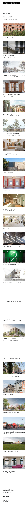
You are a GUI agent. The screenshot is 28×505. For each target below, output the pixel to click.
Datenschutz (6, 501)
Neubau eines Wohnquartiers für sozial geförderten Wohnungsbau (14, 76)
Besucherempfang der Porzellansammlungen (9, 471)
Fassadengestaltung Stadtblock (12, 283)
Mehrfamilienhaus (8, 394)
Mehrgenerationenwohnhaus (11, 265)
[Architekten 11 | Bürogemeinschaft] (11, 3)
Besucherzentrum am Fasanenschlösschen (9, 209)
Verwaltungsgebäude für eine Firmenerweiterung (11, 95)
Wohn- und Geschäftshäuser (11, 376)
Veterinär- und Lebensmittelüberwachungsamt (12, 320)
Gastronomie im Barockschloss (11, 191)
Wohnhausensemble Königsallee (12, 301)
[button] (14, 29)
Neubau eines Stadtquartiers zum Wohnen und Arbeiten (12, 413)
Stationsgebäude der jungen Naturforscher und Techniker (11, 134)
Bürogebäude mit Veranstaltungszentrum (10, 154)
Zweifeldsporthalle (8, 173)
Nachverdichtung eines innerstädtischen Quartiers (11, 115)
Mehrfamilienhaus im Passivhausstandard (9, 56)
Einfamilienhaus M (8, 37)
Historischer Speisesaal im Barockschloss (10, 452)
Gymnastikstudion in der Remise (12, 358)
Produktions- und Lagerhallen (11, 246)
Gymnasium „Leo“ (7, 228)
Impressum (6, 500)
